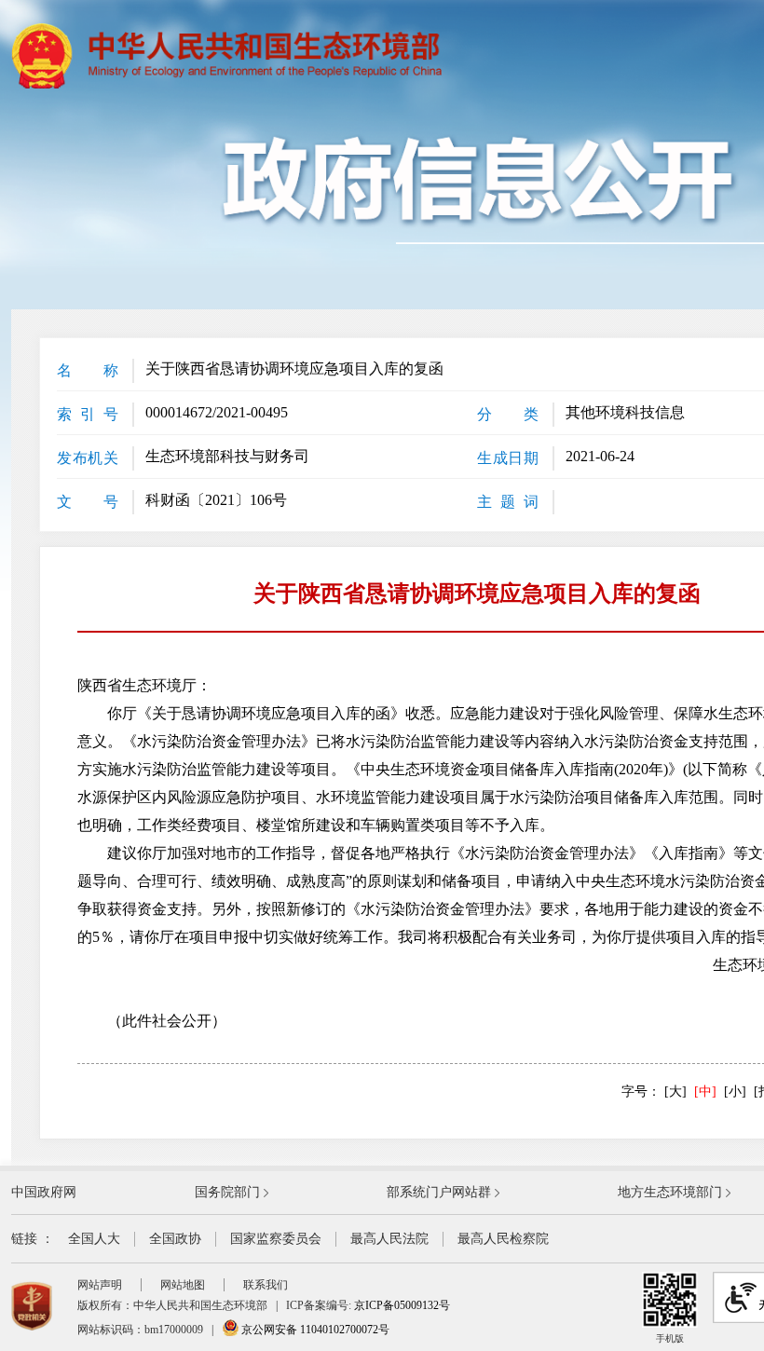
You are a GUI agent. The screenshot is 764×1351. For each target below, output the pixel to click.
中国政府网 (43, 1192)
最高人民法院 (389, 1239)
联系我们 (265, 1284)
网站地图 (182, 1284)
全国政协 (175, 1239)
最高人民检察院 (503, 1239)
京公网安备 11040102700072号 (314, 1329)
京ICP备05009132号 (402, 1305)
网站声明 (99, 1284)
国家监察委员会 (275, 1239)
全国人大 (94, 1239)
